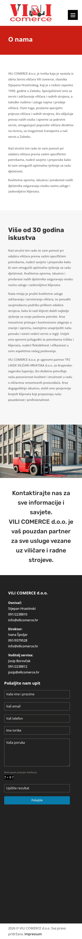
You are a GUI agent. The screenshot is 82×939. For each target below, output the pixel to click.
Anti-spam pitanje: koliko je (20, 772)
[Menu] (73, 15)
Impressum (33, 934)
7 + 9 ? (8, 777)
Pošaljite (37, 800)
